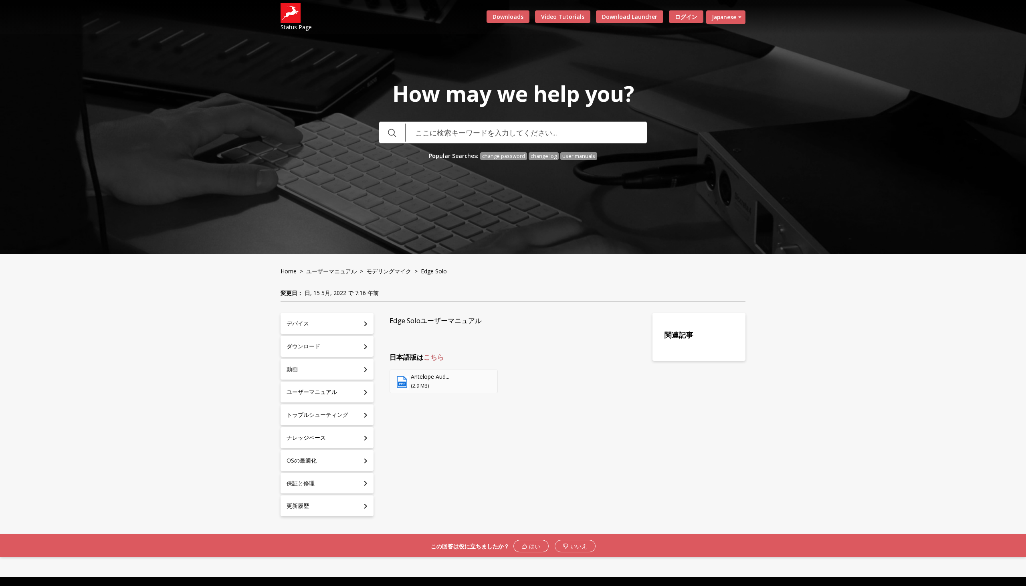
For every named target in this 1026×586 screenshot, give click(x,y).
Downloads (508, 16)
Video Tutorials (562, 16)
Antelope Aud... (430, 376)
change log (544, 156)
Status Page (296, 27)
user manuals (578, 156)
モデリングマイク (388, 271)
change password (503, 156)
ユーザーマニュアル (331, 271)
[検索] (392, 132)
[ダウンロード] (498, 190)
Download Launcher (629, 16)
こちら (434, 357)
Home (289, 271)
